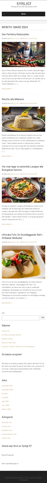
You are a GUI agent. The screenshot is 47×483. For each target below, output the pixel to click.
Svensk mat (6, 438)
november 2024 (7, 386)
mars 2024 (5, 405)
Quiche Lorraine (7, 339)
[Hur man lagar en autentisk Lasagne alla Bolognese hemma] (23, 190)
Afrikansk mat (7, 422)
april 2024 (5, 401)
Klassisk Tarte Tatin (9, 343)
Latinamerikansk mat (9, 434)
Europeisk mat (7, 430)
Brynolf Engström (30, 38)
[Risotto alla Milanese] (23, 119)
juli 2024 (5, 394)
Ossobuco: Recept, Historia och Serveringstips (18, 346)
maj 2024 (5, 397)
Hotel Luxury (30, 478)
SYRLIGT (24, 3)
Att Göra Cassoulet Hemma (11, 335)
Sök (3, 313)
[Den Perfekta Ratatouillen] (23, 54)
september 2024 (7, 390)
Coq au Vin (6, 331)
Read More (6, 89)
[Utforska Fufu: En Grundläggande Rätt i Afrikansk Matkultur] (23, 262)
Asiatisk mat (6, 426)
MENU (23, 14)
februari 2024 (6, 409)
